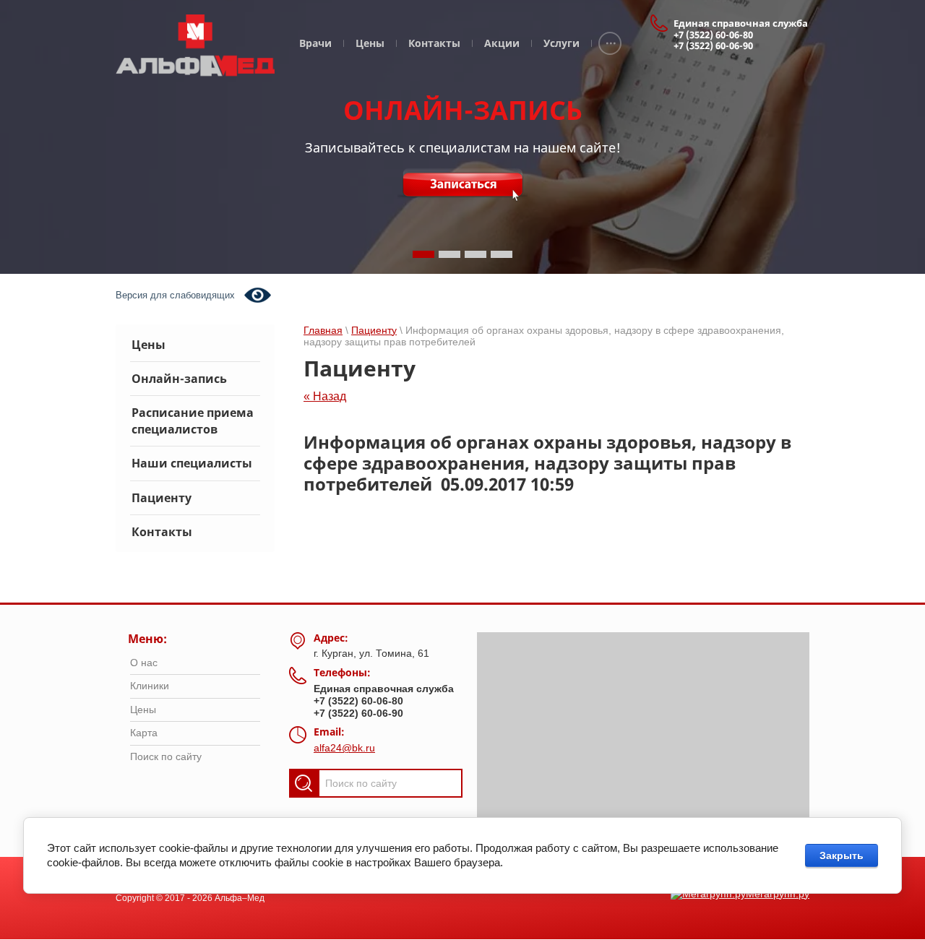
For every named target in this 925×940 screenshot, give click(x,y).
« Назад (325, 396)
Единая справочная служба (741, 23)
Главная (323, 330)
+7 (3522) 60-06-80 (713, 34)
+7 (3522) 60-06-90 (713, 45)
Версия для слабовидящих (175, 295)
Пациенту (374, 330)
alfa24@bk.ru (344, 748)
